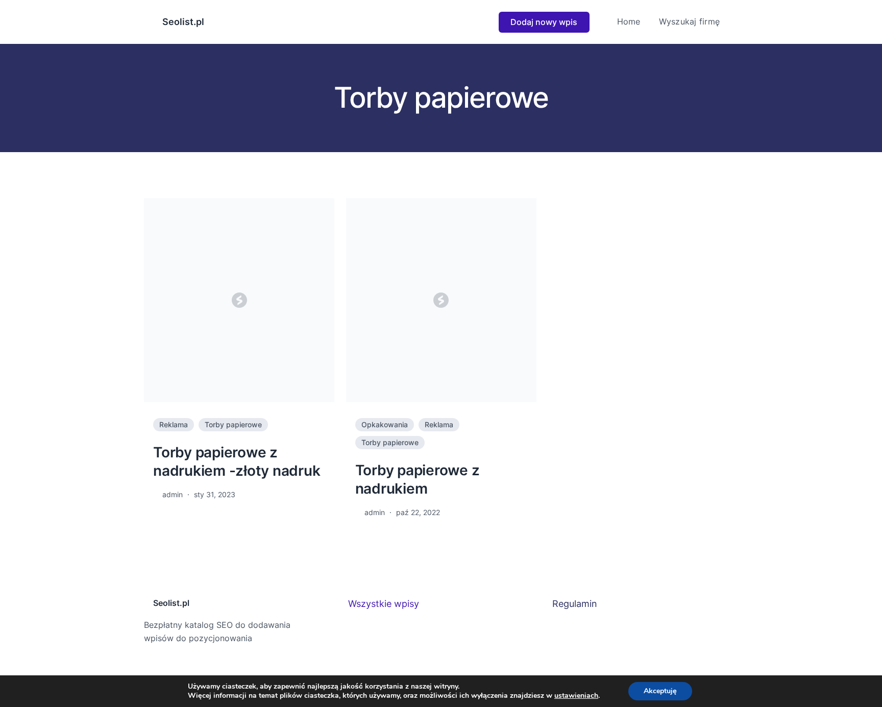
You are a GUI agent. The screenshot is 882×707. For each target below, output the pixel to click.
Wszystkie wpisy (383, 603)
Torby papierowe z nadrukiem (417, 479)
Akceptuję (660, 691)
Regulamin (574, 603)
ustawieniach (576, 695)
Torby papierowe (233, 424)
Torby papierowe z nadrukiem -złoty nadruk (236, 461)
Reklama (173, 424)
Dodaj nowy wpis (543, 22)
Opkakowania (384, 424)
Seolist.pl (183, 21)
